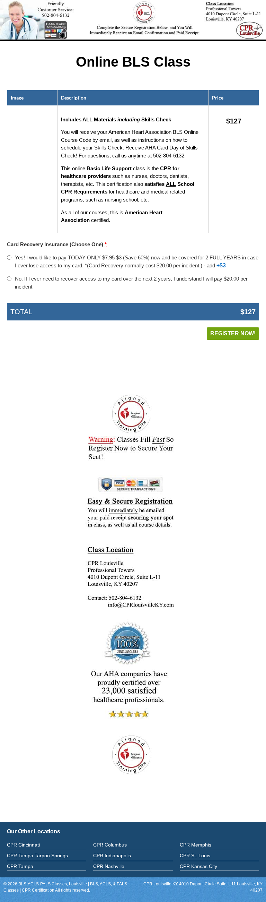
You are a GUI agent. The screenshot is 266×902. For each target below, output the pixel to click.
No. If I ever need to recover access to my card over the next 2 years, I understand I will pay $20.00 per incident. (131, 283)
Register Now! (233, 333)
